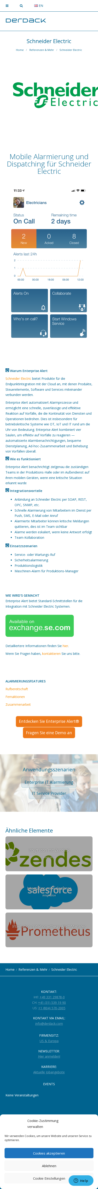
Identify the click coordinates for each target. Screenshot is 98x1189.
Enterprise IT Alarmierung (49, 782)
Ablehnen (49, 1165)
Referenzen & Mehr (41, 50)
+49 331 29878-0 (52, 997)
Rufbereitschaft (16, 689)
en (40, 5)
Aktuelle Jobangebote (49, 1072)
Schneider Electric (70, 50)
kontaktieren (51, 653)
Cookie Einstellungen (49, 1178)
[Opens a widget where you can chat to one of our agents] (80, 1181)
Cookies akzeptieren (49, 1153)
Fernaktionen (15, 697)
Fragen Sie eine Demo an (49, 732)
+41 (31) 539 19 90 (52, 1002)
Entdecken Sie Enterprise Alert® (49, 721)
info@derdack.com (49, 1023)
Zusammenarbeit (18, 704)
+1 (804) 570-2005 (51, 1008)
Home (20, 50)
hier (65, 646)
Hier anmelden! (49, 1056)
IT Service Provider (49, 793)
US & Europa (49, 1041)
